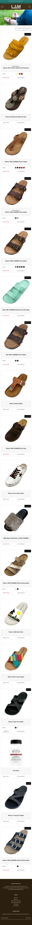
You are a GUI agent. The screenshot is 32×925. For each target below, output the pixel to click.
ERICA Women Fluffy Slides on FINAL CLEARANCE (16, 538)
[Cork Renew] (16, 752)
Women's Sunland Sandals (16, 403)
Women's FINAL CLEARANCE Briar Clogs (16, 448)
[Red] (20, 74)
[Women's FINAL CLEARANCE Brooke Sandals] (16, 143)
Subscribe (28, 917)
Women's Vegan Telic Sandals (16, 721)
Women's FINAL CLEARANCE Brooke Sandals (16, 161)
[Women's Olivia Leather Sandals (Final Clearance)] (16, 48)
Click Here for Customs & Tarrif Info (8, 3)
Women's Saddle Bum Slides (16, 632)
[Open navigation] (2, 6)
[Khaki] (15, 267)
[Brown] (24, 167)
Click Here (29, 3)
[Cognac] (15, 167)
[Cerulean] (15, 866)
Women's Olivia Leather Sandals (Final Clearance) (16, 68)
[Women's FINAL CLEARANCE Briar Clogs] (16, 430)
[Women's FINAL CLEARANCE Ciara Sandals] (16, 243)
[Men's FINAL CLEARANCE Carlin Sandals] (16, 336)
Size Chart (16, 905)
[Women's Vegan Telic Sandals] (16, 703)
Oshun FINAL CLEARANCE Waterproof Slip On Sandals (16, 310)
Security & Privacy (16, 900)
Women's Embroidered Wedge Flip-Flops (16, 117)
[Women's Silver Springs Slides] (16, 475)
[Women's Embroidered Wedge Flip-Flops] (16, 98)
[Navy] (20, 167)
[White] (15, 74)
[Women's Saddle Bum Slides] (16, 614)
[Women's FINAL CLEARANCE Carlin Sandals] (16, 192)
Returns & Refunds (16, 902)
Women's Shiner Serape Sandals (16, 677)
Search (16, 897)
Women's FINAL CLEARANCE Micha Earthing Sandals (16, 583)
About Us (16, 899)
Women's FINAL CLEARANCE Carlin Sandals (16, 212)
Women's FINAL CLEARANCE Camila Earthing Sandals (16, 860)
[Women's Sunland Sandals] (16, 385)
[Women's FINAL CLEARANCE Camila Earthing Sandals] (16, 842)
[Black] (22, 74)
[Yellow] (17, 74)
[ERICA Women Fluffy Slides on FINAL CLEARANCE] (16, 520)
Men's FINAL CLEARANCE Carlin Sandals (16, 354)
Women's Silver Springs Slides (16, 493)
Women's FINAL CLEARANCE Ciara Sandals (16, 261)
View (21, 77)
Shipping (16, 904)
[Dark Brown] (22, 267)
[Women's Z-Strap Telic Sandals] (16, 797)
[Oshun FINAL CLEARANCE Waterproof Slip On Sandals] (16, 291)
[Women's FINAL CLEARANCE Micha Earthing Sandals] (16, 565)
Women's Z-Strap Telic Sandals (16, 815)
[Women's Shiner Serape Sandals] (16, 658)
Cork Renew (16, 770)
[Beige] (15, 589)
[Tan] (17, 218)
